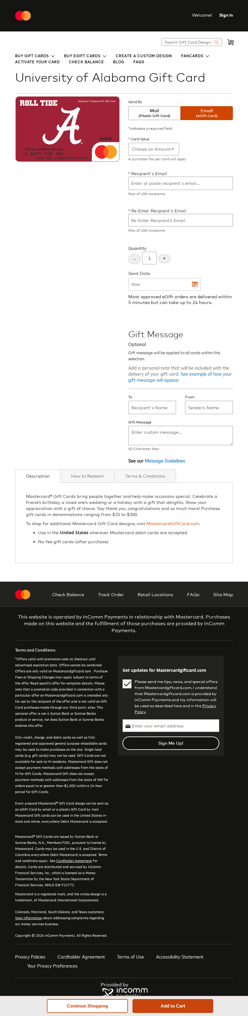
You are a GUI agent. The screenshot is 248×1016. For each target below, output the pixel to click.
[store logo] (23, 16)
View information (28, 917)
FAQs (193, 594)
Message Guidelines (165, 460)
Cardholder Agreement (74, 860)
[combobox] (192, 42)
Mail (154, 113)
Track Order (111, 594)
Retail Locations (155, 594)
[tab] (37, 476)
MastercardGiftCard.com (172, 523)
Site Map (223, 594)
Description (38, 476)
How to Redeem (87, 476)
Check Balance (68, 594)
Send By (135, 102)
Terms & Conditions (145, 476)
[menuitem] (35, 55)
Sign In (226, 15)
